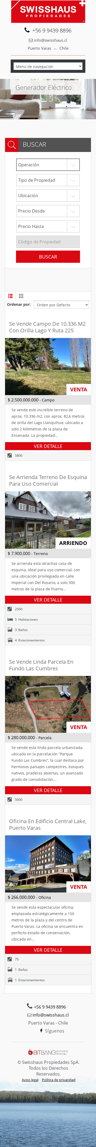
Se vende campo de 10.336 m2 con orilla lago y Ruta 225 (47, 327)
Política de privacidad (58, 1079)
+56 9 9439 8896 (51, 30)
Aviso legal (30, 1079)
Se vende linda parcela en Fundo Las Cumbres (41, 665)
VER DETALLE (48, 446)
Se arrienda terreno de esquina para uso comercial (48, 480)
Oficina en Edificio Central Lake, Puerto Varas (48, 824)
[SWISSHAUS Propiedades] (48, 11)
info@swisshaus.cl (50, 40)
